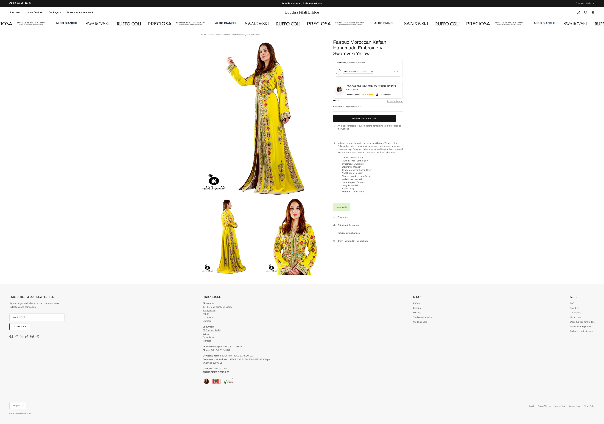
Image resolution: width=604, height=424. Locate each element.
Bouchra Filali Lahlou (23, 413)
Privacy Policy (589, 406)
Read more (385, 95)
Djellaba (417, 312)
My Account (576, 317)
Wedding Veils (420, 322)
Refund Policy (559, 406)
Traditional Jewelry (422, 317)
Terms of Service (544, 406)
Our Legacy (55, 12)
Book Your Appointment (80, 12)
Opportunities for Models (582, 322)
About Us (574, 308)
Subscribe (20, 326)
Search (531, 406)
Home (203, 35)
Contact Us (575, 312)
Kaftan (416, 303)
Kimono (417, 308)
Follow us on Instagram (581, 331)
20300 (206, 314)
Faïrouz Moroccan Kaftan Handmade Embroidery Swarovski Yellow (234, 35)
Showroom (580, 3)
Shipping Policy (574, 406)
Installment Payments (580, 326)
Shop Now (14, 12)
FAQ (572, 303)
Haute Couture (34, 12)
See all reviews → (395, 101)
